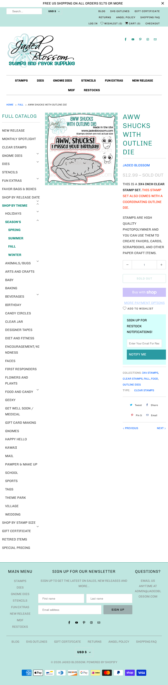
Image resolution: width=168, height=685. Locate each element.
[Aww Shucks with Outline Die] (81, 149)
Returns (105, 17)
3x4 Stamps (150, 372)
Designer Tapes (18, 330)
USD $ (52, 11)
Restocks (92, 90)
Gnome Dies (62, 80)
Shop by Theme (14, 205)
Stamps (21, 80)
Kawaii (11, 448)
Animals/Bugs (18, 263)
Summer (15, 238)
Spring (14, 230)
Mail (9, 456)
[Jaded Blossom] (84, 52)
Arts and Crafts (19, 272)
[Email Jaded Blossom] (155, 39)
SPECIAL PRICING (16, 548)
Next (160, 428)
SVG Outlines (120, 11)
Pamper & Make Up (21, 464)
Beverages (14, 296)
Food (154, 378)
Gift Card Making (20, 423)
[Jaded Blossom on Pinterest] (140, 39)
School (11, 473)
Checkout (152, 23)
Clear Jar (14, 322)
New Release (142, 80)
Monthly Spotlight (19, 139)
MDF (71, 90)
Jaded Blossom (136, 165)
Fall (12, 246)
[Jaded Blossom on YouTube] (133, 39)
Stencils (88, 80)
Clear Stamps (14, 147)
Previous (131, 428)
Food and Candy (19, 392)
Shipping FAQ (150, 17)
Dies (40, 80)
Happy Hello (16, 439)
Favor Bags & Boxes (19, 189)
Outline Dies (132, 384)
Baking (11, 288)
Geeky (10, 400)
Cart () (134, 23)
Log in (93, 23)
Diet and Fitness (19, 338)
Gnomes (12, 431)
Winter (14, 255)
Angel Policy (125, 17)
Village (12, 506)
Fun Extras (114, 80)
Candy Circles (18, 313)
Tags (9, 489)
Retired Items (14, 539)
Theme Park (15, 498)
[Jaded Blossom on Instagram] (147, 39)
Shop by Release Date (21, 197)
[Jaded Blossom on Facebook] (125, 39)
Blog (101, 11)
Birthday (13, 305)
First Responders (21, 369)
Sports (11, 481)
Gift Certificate (147, 11)
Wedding (12, 514)
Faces (10, 361)
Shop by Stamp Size (19, 523)
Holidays (13, 213)
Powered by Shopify (102, 662)
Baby (9, 280)
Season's (13, 222)
